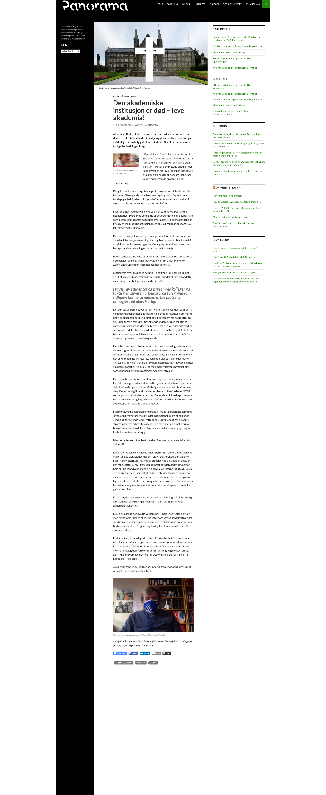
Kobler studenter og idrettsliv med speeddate (237, 46)
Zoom (153, 663)
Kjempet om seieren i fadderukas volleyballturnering (230, 113)
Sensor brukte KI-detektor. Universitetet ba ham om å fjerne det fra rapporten (239, 163)
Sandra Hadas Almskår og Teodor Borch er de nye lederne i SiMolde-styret (237, 39)
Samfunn (186, 4)
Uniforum (222, 239)
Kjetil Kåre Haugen (124, 96)
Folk (160, 4)
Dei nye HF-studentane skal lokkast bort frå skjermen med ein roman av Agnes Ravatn (236, 280)
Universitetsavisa (228, 187)
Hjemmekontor (124, 663)
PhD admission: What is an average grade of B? (237, 201)
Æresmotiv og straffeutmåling (229, 52)
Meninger (200, 4)
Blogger (214, 4)
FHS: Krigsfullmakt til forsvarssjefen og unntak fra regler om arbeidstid (237, 154)
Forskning (172, 4)
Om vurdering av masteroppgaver (230, 217)
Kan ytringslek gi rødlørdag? (228, 195)
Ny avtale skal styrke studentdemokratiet (235, 67)
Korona (141, 663)
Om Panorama (253, 4)
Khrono (221, 126)
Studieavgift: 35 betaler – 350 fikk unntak (235, 257)
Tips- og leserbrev (232, 4)
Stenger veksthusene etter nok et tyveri (234, 272)
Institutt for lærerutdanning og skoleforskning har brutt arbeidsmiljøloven (237, 265)
